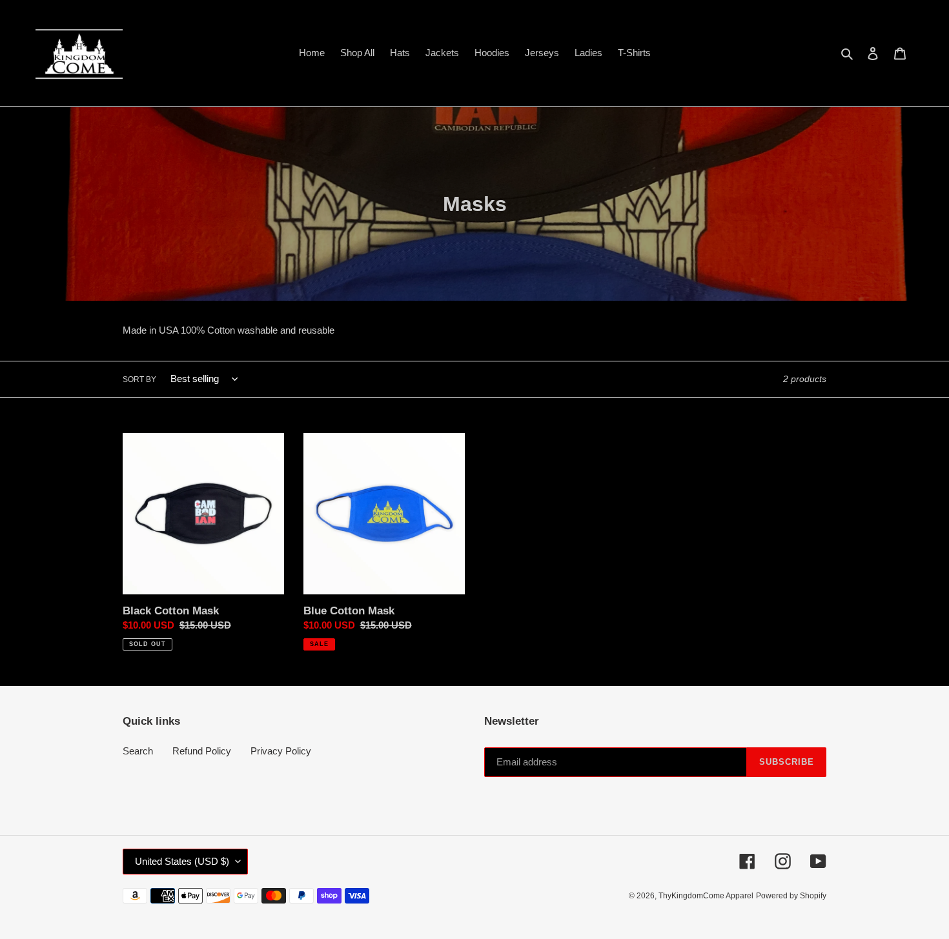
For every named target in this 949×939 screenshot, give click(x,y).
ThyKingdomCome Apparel (705, 895)
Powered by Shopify (791, 895)
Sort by (139, 379)
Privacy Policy (280, 750)
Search (138, 750)
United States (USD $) (182, 861)
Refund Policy (201, 750)
